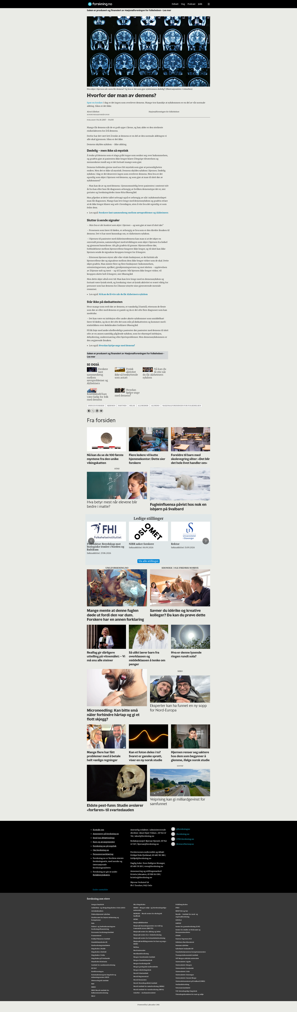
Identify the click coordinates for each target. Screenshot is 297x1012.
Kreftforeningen (97, 971)
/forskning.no (182, 834)
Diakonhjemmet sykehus (100, 914)
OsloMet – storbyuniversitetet (144, 993)
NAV (92, 984)
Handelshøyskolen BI (99, 942)
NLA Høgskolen (139, 904)
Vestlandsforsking (182, 984)
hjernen (111, 406)
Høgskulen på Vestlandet (100, 958)
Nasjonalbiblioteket (140, 922)
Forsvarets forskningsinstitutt (102, 932)
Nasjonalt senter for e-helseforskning (147, 935)
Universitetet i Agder (183, 962)
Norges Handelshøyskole (142, 960)
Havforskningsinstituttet (100, 945)
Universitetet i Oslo (183, 971)
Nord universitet (139, 950)
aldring (155, 406)
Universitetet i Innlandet (185, 968)
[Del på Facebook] (89, 411)
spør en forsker (96, 406)
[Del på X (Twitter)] (93, 411)
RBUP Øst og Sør (182, 911)
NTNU (135, 919)
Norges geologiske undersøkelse (145, 967)
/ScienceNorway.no (185, 844)
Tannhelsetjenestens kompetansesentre (191, 952)
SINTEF (178, 923)
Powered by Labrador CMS (148, 1005)
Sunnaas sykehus (182, 945)
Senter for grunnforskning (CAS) (188, 926)
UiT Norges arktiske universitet (187, 958)
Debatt (175, 4)
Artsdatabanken (97, 911)
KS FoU (94, 968)
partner (122, 406)
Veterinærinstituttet (183, 988)
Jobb (200, 4)
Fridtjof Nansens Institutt (100, 939)
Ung (183, 4)
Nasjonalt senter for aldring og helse (147, 931)
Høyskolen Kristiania (99, 962)
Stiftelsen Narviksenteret (185, 942)
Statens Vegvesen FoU (184, 939)
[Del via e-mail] (101, 411)
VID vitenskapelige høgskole (186, 991)
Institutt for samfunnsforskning (103, 965)
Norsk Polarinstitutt (140, 973)
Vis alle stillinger (148, 561)
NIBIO (93, 987)
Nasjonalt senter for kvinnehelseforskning (149, 938)
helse (132, 406)
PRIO (177, 908)
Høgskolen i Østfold (98, 952)
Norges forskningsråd (141, 963)
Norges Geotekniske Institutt (144, 957)
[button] (91, 541)
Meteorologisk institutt (100, 980)
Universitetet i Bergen (184, 965)
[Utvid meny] (209, 4)
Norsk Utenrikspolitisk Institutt (145, 983)
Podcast (191, 4)
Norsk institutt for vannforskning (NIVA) (148, 989)
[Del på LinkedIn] (97, 411)
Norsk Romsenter (140, 980)
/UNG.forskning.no (185, 839)
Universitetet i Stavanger (185, 975)
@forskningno (183, 829)
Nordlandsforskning (141, 954)
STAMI (178, 935)
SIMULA (179, 920)
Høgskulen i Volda (98, 955)
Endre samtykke (100, 889)
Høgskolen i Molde (98, 949)
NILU (93, 996)
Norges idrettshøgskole (142, 970)
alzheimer (143, 406)
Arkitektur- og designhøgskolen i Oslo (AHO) (108, 908)
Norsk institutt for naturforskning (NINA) (148, 986)
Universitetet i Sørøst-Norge (186, 978)
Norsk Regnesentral (140, 976)
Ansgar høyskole (97, 904)
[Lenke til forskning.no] (126, 3)
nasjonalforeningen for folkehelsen (181, 406)
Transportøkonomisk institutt (187, 955)
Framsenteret (96, 935)
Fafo (92, 923)
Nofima (136, 947)
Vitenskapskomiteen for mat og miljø (189, 994)
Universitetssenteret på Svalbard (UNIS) (190, 981)
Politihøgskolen (182, 904)
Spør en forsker (95, 102)
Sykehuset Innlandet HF (184, 949)
